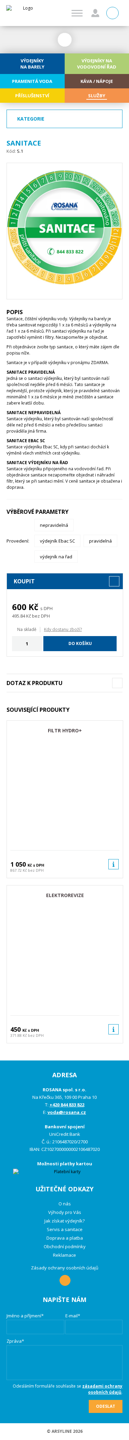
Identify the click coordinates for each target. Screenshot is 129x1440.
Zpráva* (15, 1341)
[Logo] (25, 13)
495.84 (18, 616)
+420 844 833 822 (67, 1105)
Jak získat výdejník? (64, 1221)
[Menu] (77, 13)
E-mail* (72, 1316)
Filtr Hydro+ (65, 730)
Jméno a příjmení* (25, 1316)
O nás (64, 1204)
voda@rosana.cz (66, 1112)
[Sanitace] (65, 231)
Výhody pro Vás (64, 1212)
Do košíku (80, 643)
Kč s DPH (36, 865)
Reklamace (64, 1255)
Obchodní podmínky (65, 1246)
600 (19, 606)
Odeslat (105, 1406)
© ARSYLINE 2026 (65, 1431)
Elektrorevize (65, 895)
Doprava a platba (64, 1238)
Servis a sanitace (65, 1229)
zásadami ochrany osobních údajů (102, 1389)
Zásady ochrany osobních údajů (64, 1268)
